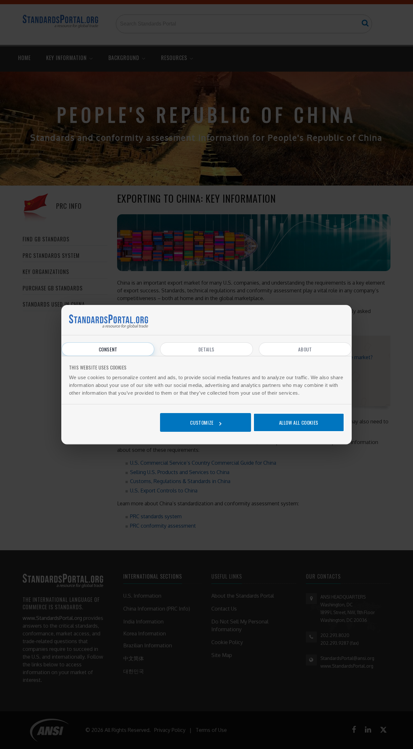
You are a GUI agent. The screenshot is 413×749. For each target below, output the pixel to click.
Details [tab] (206, 349)
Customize (201, 422)
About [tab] (305, 349)
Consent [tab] (108, 349)
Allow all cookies (298, 422)
